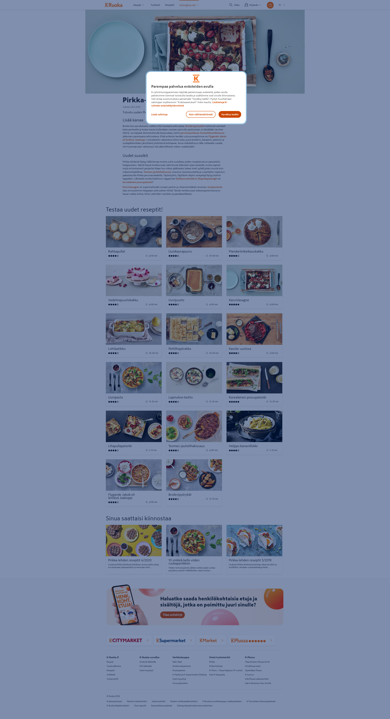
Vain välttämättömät (201, 114)
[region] (196, 98)
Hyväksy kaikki (229, 114)
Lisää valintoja (159, 114)
